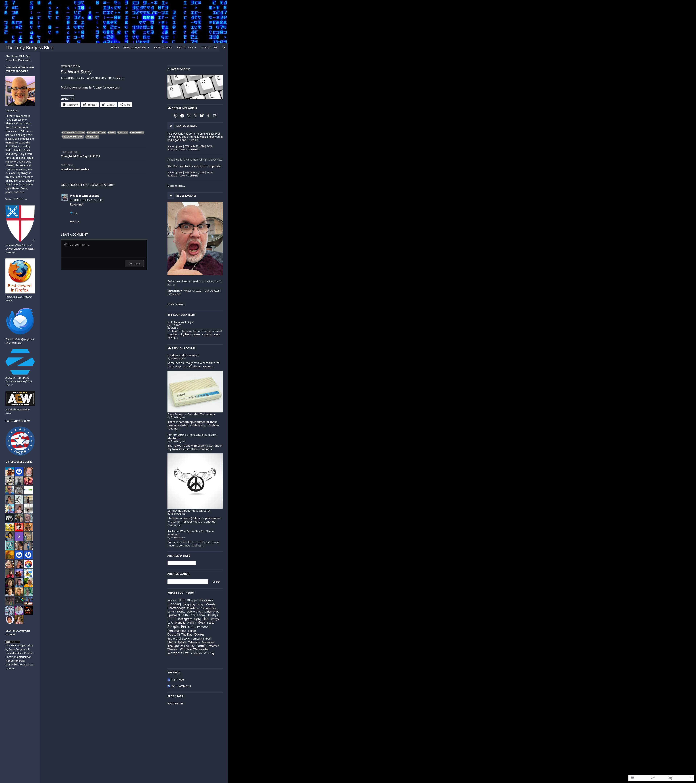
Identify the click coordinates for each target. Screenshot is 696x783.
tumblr (201, 646)
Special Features (135, 47)
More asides (176, 186)
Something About (201, 638)
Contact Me (209, 47)
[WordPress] (175, 116)
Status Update (174, 146)
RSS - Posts (178, 679)
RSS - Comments (181, 686)
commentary (208, 608)
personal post (176, 631)
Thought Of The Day (180, 646)
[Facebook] (182, 116)
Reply (76, 221)
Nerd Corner (163, 47)
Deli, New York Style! (180, 322)
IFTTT (171, 619)
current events (176, 611)
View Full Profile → (16, 199)
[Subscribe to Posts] (168, 679)
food (192, 614)
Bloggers (206, 600)
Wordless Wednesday (75, 167)
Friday (201, 615)
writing (92, 136)
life (112, 132)
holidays (212, 614)
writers (198, 653)
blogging (174, 604)
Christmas (193, 608)
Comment (134, 263)
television (194, 642)
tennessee (208, 642)
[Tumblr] (208, 116)
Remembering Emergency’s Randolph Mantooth (191, 436)
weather (213, 646)
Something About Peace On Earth (188, 510)
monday (180, 622)
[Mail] (215, 116)
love (170, 622)
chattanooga (176, 608)
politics (192, 630)
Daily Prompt (195, 611)
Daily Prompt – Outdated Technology (191, 414)
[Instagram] (189, 116)
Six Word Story (70, 66)
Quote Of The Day (179, 634)
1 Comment (118, 77)
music (201, 622)
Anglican (172, 600)
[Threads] (195, 116)
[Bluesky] (202, 116)
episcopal (173, 614)
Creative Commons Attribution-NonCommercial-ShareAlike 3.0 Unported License (19, 660)
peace (210, 622)
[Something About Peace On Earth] (195, 481)
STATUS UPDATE (186, 126)
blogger (192, 600)
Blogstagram (186, 195)
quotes (199, 634)
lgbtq (197, 618)
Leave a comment (189, 149)
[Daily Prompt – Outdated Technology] (195, 392)
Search (216, 581)
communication (74, 132)
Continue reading (202, 366)
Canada (210, 604)
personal (137, 132)
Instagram (185, 619)
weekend (172, 649)
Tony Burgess (98, 77)
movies (191, 622)
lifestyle (215, 618)
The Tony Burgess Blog (29, 47)
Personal (203, 627)
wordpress (175, 653)
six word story (73, 136)
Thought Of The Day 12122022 (80, 154)
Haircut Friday (174, 290)
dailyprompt (211, 611)
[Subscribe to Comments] (168, 686)
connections (97, 132)
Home (115, 47)
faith (184, 615)
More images (176, 304)
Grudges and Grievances (183, 355)
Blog (182, 600)
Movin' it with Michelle (84, 195)
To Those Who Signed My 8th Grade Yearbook (190, 532)
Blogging (189, 604)
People (123, 132)
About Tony (185, 47)
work (188, 653)
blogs (201, 604)
